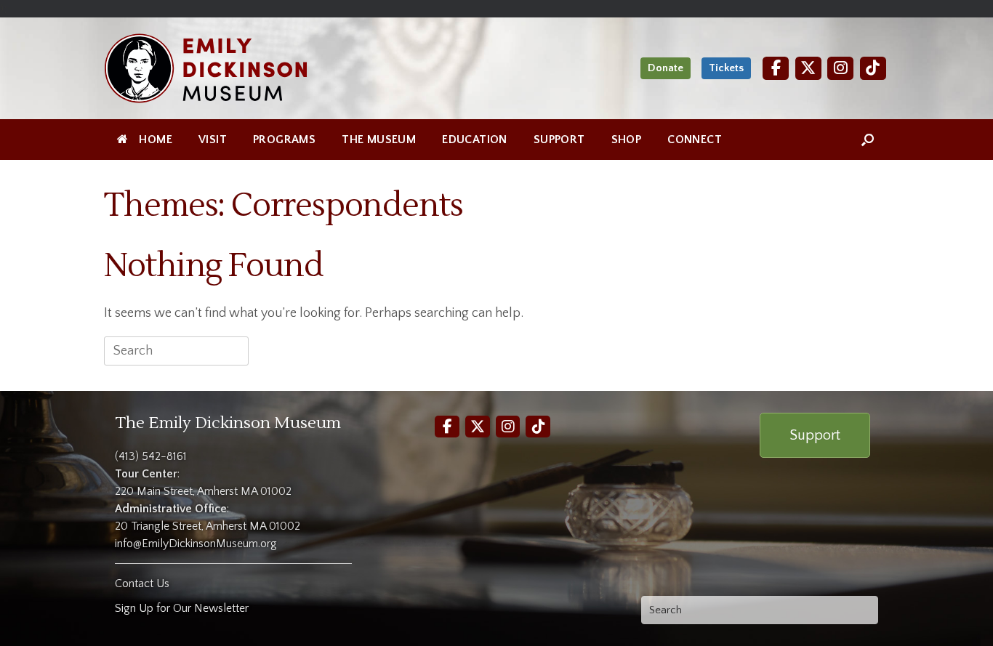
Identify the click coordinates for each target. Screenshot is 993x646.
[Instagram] (840, 68)
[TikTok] (873, 68)
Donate (665, 68)
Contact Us (142, 583)
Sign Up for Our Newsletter (182, 608)
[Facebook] (776, 68)
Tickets (726, 68)
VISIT (212, 139)
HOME (155, 139)
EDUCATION (474, 139)
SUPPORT (559, 139)
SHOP (626, 139)
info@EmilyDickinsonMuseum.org (196, 543)
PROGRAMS (284, 139)
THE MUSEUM (379, 139)
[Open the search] (867, 139)
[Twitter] (808, 68)
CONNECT (694, 139)
